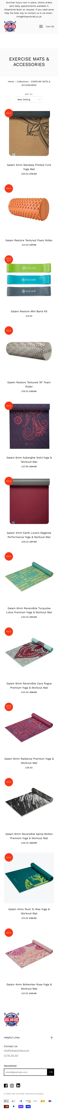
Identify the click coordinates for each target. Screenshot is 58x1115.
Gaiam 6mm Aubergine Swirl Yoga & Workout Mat (29, 459)
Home (11, 81)
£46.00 (29, 843)
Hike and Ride (17, 1094)
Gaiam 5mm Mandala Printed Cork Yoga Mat (29, 167)
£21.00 (29, 245)
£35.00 (29, 541)
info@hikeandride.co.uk (16, 1050)
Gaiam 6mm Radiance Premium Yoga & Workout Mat (29, 760)
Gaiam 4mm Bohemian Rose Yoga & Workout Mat (29, 986)
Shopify (40, 1094)
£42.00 (29, 692)
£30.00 (29, 617)
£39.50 (29, 767)
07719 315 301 (11, 1055)
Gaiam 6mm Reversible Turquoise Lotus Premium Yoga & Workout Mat (29, 610)
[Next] (51, 133)
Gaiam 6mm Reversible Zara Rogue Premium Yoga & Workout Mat (29, 685)
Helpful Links (12, 1037)
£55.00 (29, 174)
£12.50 (29, 316)
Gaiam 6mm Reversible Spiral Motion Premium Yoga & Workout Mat (29, 836)
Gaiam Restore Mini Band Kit (29, 311)
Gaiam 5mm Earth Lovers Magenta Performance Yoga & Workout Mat (29, 535)
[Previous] (6, 133)
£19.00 (29, 391)
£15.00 (29, 918)
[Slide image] (29, 208)
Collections (22, 81)
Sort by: (29, 94)
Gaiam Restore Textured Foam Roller (29, 240)
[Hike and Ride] (10, 26)
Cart (50, 26)
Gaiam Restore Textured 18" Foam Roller (29, 384)
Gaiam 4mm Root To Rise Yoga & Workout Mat (29, 911)
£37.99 (29, 466)
